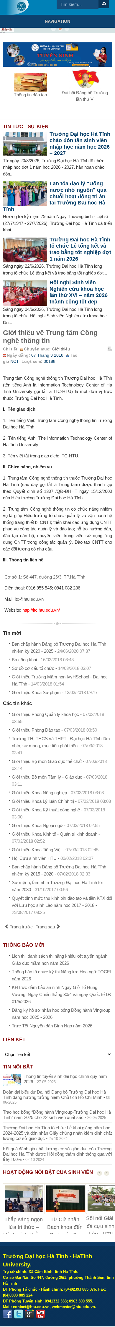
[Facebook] (7, 1314)
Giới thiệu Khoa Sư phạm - (55, 692)
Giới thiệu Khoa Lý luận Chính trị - (61, 801)
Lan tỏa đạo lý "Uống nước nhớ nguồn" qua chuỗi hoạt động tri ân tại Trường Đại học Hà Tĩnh (54, 196)
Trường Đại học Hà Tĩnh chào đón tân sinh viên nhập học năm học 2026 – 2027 (80, 143)
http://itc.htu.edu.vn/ (41, 610)
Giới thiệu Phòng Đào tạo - (54, 729)
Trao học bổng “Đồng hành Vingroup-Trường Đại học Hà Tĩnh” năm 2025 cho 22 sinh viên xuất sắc (57, 1115)
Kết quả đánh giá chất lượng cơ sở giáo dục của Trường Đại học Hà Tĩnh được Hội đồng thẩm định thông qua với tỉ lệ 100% (57, 1154)
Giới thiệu (61, 349)
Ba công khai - (43, 659)
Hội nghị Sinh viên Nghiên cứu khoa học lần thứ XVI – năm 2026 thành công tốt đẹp (79, 292)
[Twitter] (18, 1314)
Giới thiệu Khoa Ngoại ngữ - (56, 825)
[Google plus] (29, 1314)
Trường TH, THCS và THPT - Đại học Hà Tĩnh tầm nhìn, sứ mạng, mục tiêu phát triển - (61, 745)
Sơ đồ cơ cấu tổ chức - (51, 668)
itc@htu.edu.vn (29, 599)
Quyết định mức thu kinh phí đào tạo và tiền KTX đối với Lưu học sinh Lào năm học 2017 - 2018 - (62, 905)
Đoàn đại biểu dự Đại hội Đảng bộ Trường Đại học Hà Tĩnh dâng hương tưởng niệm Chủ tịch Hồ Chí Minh (54, 1094)
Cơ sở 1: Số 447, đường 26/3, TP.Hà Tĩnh (44, 576)
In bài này (109, 348)
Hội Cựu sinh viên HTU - (52, 858)
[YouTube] (40, 1314)
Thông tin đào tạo (30, 94)
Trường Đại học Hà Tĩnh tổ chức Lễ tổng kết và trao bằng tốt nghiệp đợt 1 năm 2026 (80, 249)
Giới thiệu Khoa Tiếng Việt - (55, 849)
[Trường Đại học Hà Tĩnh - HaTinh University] (17, 7)
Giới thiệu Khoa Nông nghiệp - (58, 792)
